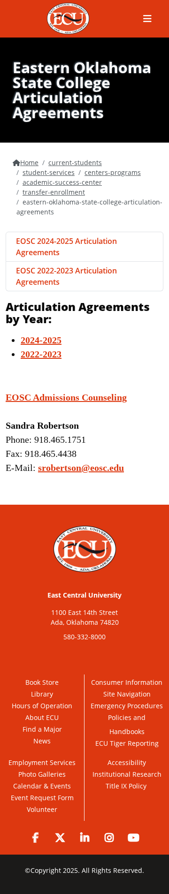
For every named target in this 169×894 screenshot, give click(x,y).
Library (42, 693)
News (42, 740)
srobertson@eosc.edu (81, 467)
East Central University (84, 595)
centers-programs (112, 172)
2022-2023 (41, 354)
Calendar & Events (42, 785)
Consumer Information (126, 682)
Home (29, 162)
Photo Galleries (42, 774)
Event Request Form (42, 797)
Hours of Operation (42, 705)
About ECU (42, 717)
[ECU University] (68, 18)
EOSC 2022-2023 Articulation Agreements (66, 276)
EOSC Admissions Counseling (66, 397)
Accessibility (127, 762)
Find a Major (42, 729)
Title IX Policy (127, 785)
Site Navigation (127, 693)
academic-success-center (62, 182)
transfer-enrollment (54, 192)
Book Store (42, 682)
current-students (75, 162)
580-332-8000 (84, 636)
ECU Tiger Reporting (127, 743)
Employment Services (42, 762)
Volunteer (42, 809)
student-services (49, 172)
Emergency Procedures (127, 705)
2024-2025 (41, 340)
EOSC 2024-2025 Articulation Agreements (66, 247)
